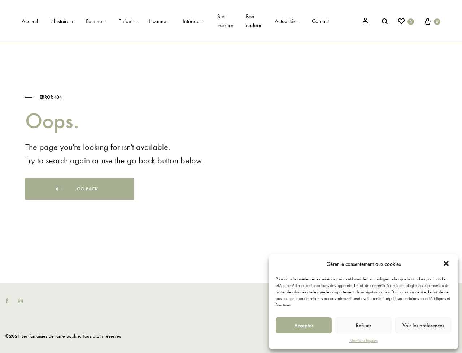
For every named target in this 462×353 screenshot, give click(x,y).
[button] (447, 264)
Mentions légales (363, 340)
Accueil (30, 21)
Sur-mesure (225, 21)
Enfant (127, 21)
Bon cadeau (254, 21)
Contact (320, 21)
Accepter (303, 325)
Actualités (287, 21)
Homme (159, 21)
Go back (86, 189)
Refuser (363, 325)
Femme (96, 21)
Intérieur (194, 21)
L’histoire (62, 21)
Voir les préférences (423, 325)
